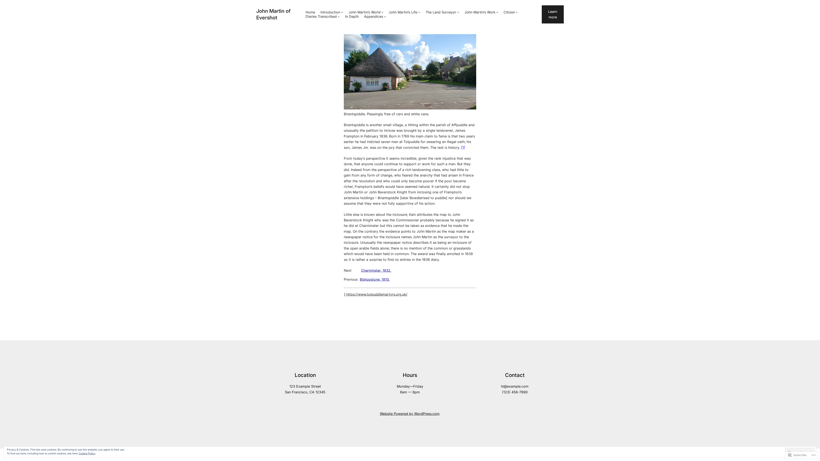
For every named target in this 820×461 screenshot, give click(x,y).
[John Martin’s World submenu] (382, 12)
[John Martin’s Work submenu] (497, 12)
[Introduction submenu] (342, 12)
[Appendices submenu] (385, 17)
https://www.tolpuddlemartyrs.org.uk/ (376, 294)
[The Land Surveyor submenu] (458, 12)
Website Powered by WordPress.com (409, 413)
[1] (463, 147)
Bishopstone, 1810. (375, 279)
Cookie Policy (87, 453)
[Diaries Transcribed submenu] (339, 17)
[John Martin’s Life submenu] (419, 12)
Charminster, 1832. (376, 270)
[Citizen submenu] (517, 12)
